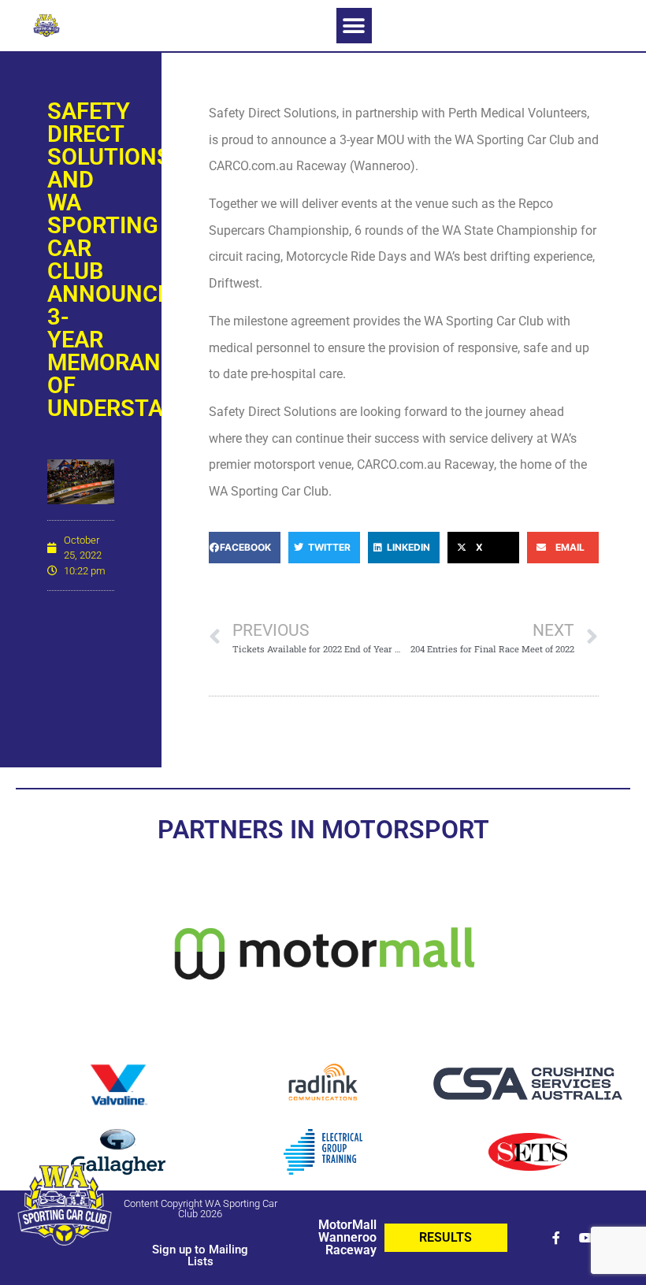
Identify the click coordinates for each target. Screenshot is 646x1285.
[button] (354, 25)
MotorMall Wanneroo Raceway (347, 1237)
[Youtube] (586, 1237)
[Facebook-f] (556, 1237)
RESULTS (445, 1237)
